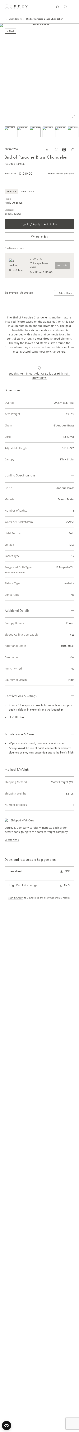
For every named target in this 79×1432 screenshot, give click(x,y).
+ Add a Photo (64, 293)
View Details (27, 191)
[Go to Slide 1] (10, 132)
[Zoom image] (73, 116)
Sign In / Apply (15, 897)
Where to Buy (39, 237)
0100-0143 (67, 646)
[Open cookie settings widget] (6, 1425)
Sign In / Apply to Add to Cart (39, 224)
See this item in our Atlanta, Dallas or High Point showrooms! (39, 376)
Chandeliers (15, 18)
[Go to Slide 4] (48, 132)
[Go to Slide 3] (35, 132)
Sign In (51, 173)
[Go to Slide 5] (60, 132)
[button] (39, 73)
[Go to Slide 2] (22, 132)
